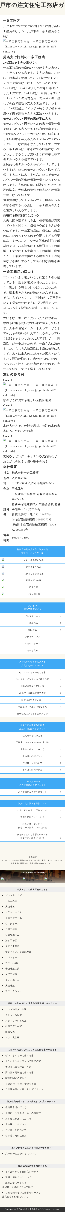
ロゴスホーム (12, 957)
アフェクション (13, 991)
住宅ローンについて (32, 763)
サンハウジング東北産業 (18, 952)
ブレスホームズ (32, 616)
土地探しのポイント (32, 756)
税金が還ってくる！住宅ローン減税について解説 (32, 826)
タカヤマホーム (32, 644)
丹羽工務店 (11, 929)
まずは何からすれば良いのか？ (32, 810)
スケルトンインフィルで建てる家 (32, 679)
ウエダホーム (12, 923)
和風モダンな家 (13, 1026)
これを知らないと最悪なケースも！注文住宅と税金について (32, 836)
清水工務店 (11, 940)
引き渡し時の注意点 (32, 770)
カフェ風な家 (12, 1037)
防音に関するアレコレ (32, 700)
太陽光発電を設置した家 (32, 686)
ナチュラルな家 (13, 1015)
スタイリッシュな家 (16, 1020)
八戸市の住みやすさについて (32, 792)
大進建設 (10, 985)
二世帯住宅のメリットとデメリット (32, 714)
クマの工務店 (12, 946)
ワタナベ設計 (12, 963)
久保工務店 (11, 974)
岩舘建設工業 (12, 968)
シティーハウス (32, 637)
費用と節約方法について (32, 817)
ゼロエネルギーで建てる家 (32, 672)
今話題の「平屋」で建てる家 (32, 707)
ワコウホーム (12, 935)
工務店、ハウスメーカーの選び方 (32, 742)
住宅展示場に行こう (32, 736)
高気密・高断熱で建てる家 (32, 693)
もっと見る (32, 650)
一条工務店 (32, 623)
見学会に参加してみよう (32, 749)
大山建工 (32, 630)
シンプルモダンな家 (16, 1009)
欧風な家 (10, 1032)
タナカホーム (12, 980)
